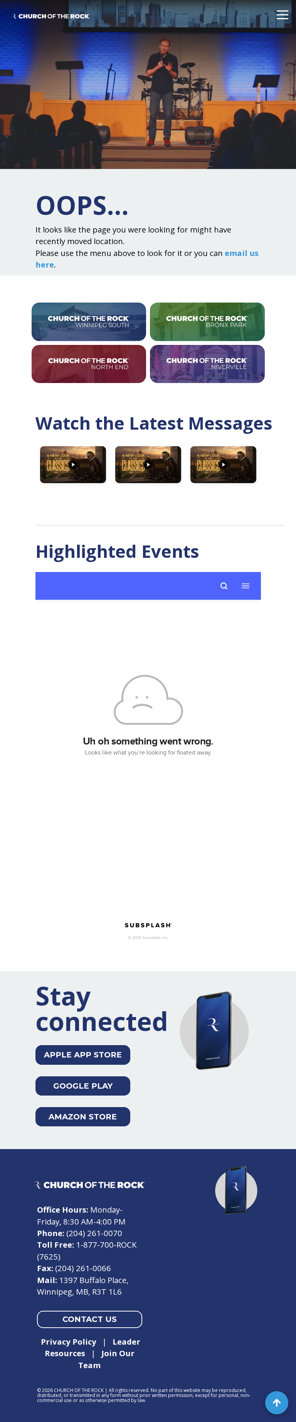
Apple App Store (83, 1054)
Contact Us (89, 1319)
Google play (83, 1086)
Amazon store (83, 1116)
